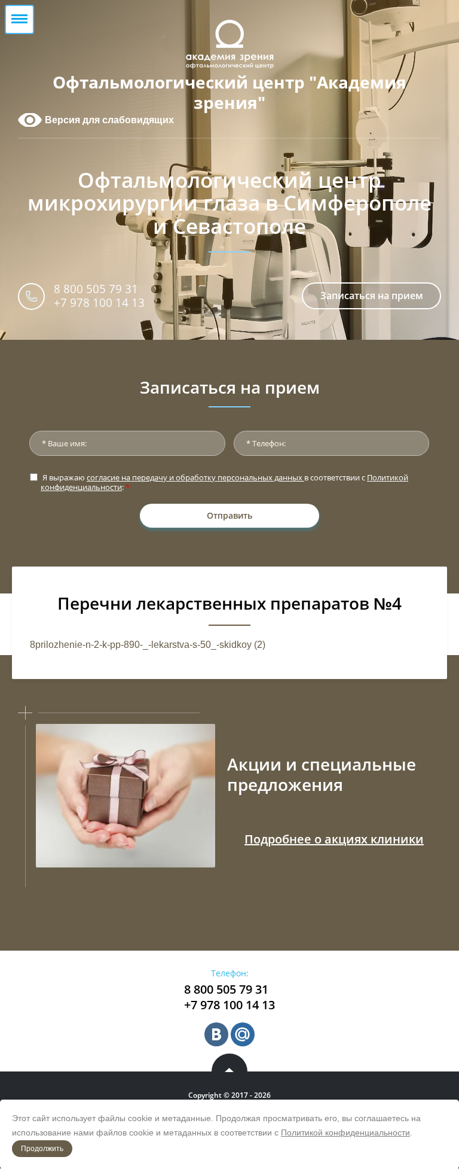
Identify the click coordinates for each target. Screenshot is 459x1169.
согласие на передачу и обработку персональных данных (195, 477)
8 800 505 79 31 (96, 289)
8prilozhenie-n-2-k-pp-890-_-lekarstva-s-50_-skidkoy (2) (147, 645)
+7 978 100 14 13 (99, 302)
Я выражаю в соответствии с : (224, 482)
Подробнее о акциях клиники (334, 839)
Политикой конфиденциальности (345, 1132)
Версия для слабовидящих (109, 120)
